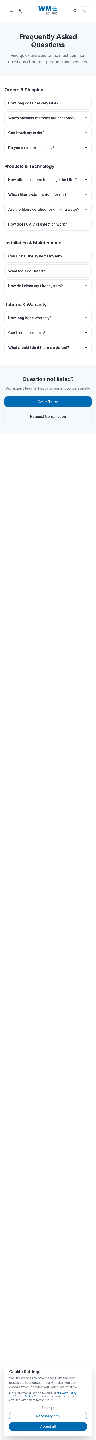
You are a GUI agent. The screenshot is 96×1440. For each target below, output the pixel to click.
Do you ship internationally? (31, 147)
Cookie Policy (24, 1396)
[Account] (20, 11)
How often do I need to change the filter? (42, 179)
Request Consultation (48, 416)
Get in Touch (48, 401)
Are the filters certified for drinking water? (43, 209)
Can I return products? (27, 332)
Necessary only (48, 1416)
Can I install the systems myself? (35, 256)
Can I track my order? (26, 133)
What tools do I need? (26, 271)
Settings (48, 1408)
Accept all (48, 1426)
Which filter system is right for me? (37, 194)
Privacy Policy (67, 1393)
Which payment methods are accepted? (41, 118)
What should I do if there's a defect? (38, 347)
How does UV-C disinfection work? (37, 224)
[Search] (75, 11)
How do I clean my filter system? (35, 286)
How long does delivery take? (33, 103)
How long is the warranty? (30, 318)
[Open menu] (11, 11)
